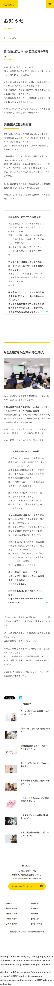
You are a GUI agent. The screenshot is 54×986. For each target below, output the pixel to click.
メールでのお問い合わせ (21, 886)
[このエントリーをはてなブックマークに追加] (20, 698)
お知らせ (35, 919)
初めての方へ (11, 908)
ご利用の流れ (11, 919)
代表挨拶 (35, 908)
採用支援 (35, 903)
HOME (9, 903)
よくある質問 (11, 924)
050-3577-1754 (28, 871)
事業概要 (35, 913)
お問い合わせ (36, 924)
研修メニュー (11, 913)
